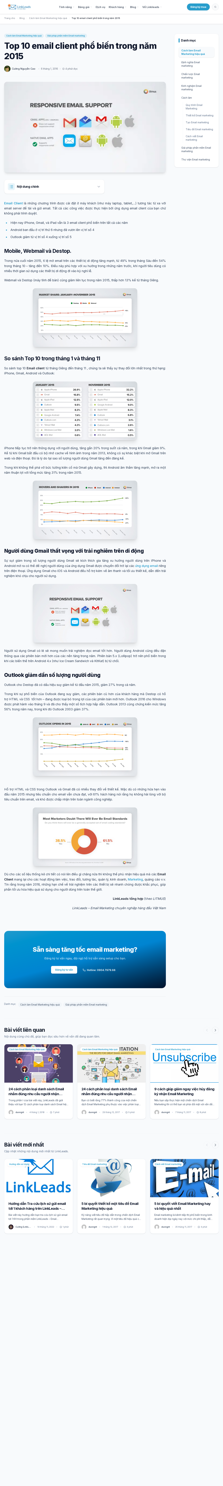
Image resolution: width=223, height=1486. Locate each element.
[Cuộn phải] (215, 1030)
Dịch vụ (100, 7)
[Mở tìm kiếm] (215, 6)
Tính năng (65, 7)
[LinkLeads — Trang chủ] (19, 6)
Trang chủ (9, 18)
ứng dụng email (146, 566)
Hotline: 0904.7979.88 (101, 970)
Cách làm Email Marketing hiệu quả (48, 18)
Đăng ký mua (198, 6)
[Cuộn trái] (206, 1030)
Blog (133, 7)
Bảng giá (83, 7)
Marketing (135, 879)
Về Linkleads (150, 7)
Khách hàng (116, 7)
